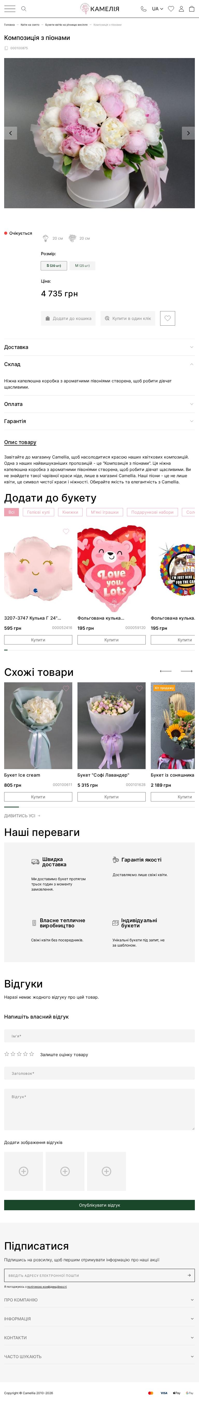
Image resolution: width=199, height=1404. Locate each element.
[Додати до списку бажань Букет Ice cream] (66, 688)
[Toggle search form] (24, 9)
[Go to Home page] (99, 9)
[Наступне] (188, 133)
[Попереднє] (10, 133)
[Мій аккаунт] (181, 9)
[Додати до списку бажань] (167, 318)
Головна (9, 24)
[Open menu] (10, 9)
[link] (38, 568)
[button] (99, 1300)
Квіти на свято (30, 24)
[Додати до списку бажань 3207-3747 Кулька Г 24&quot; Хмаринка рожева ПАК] (66, 531)
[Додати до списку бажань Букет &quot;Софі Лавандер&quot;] (139, 688)
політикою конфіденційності (47, 1286)
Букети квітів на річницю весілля (66, 24)
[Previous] (166, 671)
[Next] (186, 671)
